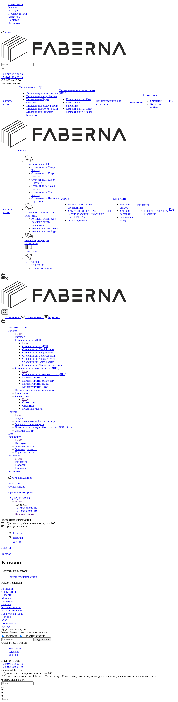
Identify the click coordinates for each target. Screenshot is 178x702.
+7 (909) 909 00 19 (12, 77)
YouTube (18, 541)
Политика (7, 601)
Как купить (22, 443)
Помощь (6, 604)
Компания (21, 461)
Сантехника (29, 402)
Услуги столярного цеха (22, 576)
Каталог (20, 336)
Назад (18, 333)
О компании (8, 591)
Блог (4, 619)
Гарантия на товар (12, 613)
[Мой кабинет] (3, 275)
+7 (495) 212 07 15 (12, 74)
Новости (6, 594)
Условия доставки (12, 610)
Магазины (7, 598)
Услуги (19, 418)
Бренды (5, 626)
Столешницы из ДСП (35, 346)
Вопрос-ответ (9, 622)
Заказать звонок (24, 514)
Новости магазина (34, 635)
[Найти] (2, 68)
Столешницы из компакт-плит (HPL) (44, 374)
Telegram (18, 537)
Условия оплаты (11, 607)
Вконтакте (19, 533)
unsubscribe (12, 635)
